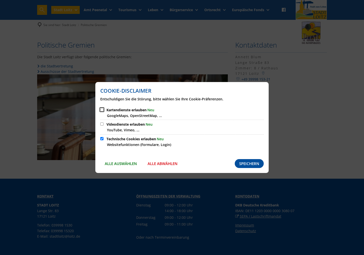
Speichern (249, 163)
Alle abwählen (163, 163)
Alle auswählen (121, 163)
